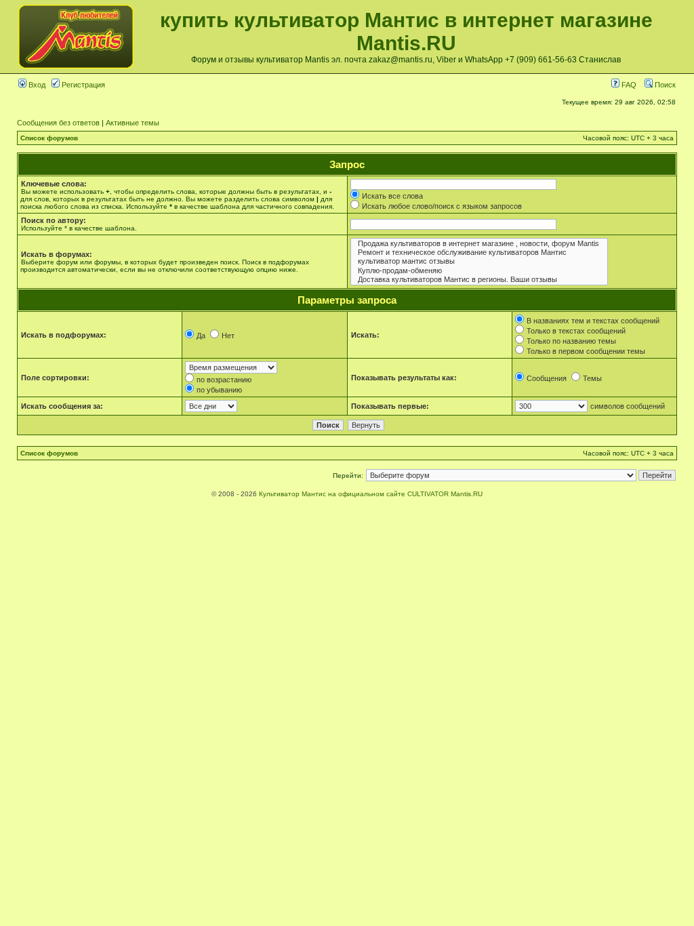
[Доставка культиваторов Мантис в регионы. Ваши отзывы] (479, 279)
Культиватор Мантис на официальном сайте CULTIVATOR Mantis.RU (371, 494)
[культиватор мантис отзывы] (479, 261)
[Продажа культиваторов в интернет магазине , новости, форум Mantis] (479, 243)
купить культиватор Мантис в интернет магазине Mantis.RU (406, 31)
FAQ (627, 85)
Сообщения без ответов (58, 123)
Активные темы (132, 123)
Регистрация (82, 85)
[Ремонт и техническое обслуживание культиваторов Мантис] (479, 252)
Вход (35, 85)
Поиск (664, 85)
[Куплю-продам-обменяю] (479, 270)
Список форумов (49, 138)
